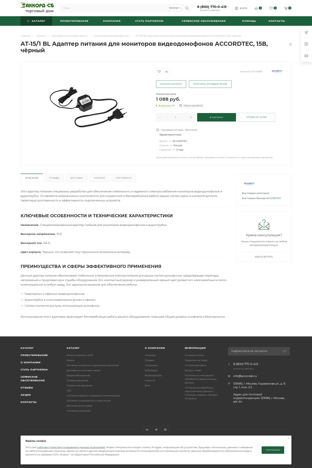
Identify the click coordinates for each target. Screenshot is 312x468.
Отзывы (54, 178)
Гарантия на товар (196, 360)
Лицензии (151, 365)
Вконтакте (147, 430)
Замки (70, 360)
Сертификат (124, 178)
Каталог (27, 347)
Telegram (156, 430)
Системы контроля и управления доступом (93, 365)
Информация (195, 347)
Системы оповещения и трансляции (89, 400)
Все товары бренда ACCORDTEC (261, 198)
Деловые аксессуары (79, 405)
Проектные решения (79, 385)
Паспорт (99, 178)
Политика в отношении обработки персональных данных (200, 379)
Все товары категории (255, 193)
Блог (147, 385)
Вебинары (151, 370)
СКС (69, 390)
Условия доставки (196, 365)
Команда (150, 355)
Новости (150, 380)
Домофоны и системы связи (83, 370)
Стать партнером (34, 369)
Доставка (76, 178)
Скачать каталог (171, 84)
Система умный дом (79, 410)
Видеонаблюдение (78, 375)
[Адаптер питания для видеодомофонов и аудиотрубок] (88, 107)
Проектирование (34, 355)
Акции (26, 394)
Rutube (165, 430)
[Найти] (187, 8)
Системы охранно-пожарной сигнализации (93, 395)
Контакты (28, 402)
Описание (31, 178)
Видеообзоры (153, 375)
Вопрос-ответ (193, 370)
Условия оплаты (194, 355)
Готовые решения (77, 380)
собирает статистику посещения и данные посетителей (71, 447)
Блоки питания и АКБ (80, 355)
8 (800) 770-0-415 (212, 7)
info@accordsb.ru (245, 376)
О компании (31, 362)
